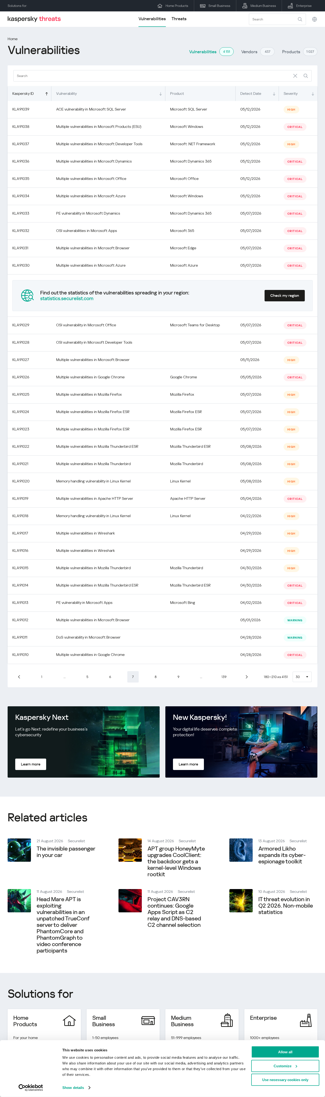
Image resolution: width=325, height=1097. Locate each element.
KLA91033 (20, 213)
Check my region (284, 295)
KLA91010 (20, 654)
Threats (179, 18)
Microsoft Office (184, 178)
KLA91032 (20, 230)
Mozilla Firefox (182, 394)
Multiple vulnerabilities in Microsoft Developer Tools (99, 144)
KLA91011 (19, 637)
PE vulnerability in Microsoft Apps (84, 602)
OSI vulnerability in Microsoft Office (86, 325)
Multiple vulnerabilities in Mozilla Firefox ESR (92, 411)
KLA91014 (20, 585)
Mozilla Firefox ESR (186, 411)
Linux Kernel (180, 481)
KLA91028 (20, 342)
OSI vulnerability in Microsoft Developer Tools (94, 342)
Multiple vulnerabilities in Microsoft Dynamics (94, 161)
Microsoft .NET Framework (192, 144)
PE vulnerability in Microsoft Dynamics (88, 213)
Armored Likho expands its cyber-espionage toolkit (282, 855)
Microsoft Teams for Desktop (195, 325)
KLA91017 (20, 533)
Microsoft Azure (184, 265)
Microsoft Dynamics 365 (191, 161)
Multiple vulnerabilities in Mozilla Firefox (89, 394)
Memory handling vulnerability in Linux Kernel (93, 481)
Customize (282, 1066)
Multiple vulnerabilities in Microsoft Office (91, 178)
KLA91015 (20, 568)
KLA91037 (20, 144)
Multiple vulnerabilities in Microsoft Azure (91, 196)
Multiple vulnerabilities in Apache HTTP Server (94, 498)
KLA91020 (21, 481)
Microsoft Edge (183, 248)
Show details (73, 1088)
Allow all (285, 1052)
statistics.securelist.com (67, 298)
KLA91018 (20, 516)
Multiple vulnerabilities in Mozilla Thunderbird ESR (97, 446)
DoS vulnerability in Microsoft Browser (88, 637)
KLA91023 (20, 429)
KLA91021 (20, 464)
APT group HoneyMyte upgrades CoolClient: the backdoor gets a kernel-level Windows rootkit (176, 861)
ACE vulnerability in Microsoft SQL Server (91, 109)
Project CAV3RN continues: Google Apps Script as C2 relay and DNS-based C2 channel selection (174, 912)
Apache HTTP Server (188, 498)
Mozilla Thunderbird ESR (190, 446)
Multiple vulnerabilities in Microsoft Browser (93, 248)
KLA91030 (21, 265)
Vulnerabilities (152, 18)
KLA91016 (20, 550)
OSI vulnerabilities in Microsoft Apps (86, 230)
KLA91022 (20, 446)
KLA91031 (20, 248)
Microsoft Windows (186, 126)
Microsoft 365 (182, 230)
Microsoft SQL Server (188, 109)
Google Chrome (183, 377)
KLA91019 (20, 498)
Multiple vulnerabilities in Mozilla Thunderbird (93, 464)
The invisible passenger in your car (66, 851)
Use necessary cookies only (285, 1080)
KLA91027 (20, 359)
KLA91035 (20, 178)
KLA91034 (20, 196)
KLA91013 (20, 602)
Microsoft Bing (182, 602)
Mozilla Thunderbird (186, 464)
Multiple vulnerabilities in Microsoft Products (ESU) (98, 126)
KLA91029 (20, 325)
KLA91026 (20, 377)
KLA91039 (20, 109)
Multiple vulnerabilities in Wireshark (85, 533)
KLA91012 (20, 620)
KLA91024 (20, 411)
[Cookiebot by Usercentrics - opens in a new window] (31, 1087)
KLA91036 (20, 161)
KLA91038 (20, 126)
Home (13, 39)
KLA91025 (20, 394)
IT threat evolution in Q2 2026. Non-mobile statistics (285, 905)
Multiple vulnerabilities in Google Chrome (90, 377)
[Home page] (36, 19)
